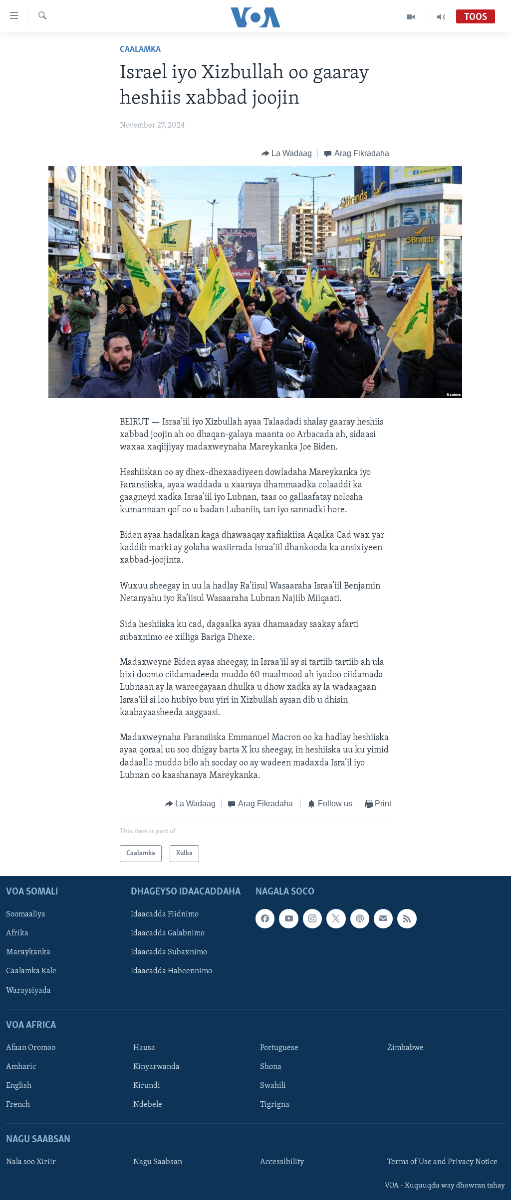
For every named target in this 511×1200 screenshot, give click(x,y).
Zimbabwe (405, 1048)
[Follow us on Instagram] (312, 918)
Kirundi (146, 1086)
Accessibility (282, 1163)
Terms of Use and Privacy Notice (442, 1163)
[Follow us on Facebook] (265, 918)
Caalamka (140, 49)
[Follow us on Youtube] (288, 918)
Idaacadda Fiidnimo (165, 915)
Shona (270, 1067)
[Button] (286, 153)
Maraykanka (28, 953)
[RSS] (406, 918)
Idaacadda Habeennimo (171, 972)
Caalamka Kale (31, 972)
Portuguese (279, 1048)
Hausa (144, 1048)
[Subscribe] (383, 918)
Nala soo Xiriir (31, 1163)
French (18, 1105)
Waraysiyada (28, 991)
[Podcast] (359, 918)
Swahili (273, 1086)
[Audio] (441, 16)
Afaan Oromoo (30, 1048)
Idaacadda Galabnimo (168, 934)
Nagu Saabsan (157, 1163)
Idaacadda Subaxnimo (169, 953)
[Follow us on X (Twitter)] (335, 918)
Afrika (17, 934)
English (18, 1086)
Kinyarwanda (156, 1067)
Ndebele (147, 1105)
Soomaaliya (25, 915)
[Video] (411, 16)
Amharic (21, 1067)
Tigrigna (274, 1105)
